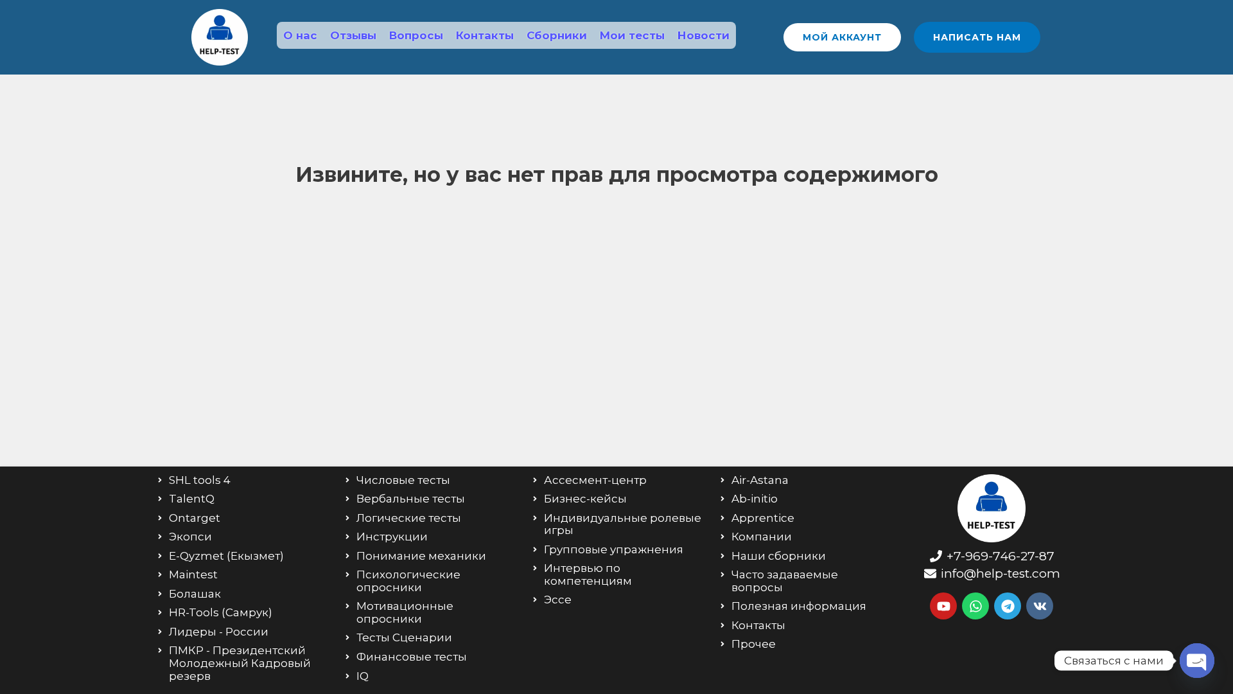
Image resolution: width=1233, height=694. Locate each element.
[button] (842, 37)
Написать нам (977, 37)
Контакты (485, 35)
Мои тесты (632, 35)
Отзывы (353, 35)
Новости (704, 35)
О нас (300, 35)
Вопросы (416, 35)
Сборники (557, 35)
